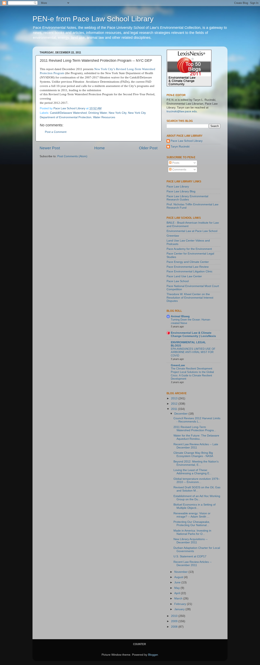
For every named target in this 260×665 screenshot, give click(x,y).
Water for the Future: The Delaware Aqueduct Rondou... (196, 437)
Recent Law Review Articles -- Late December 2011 (195, 446)
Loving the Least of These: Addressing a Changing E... (192, 472)
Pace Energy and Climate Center (188, 261)
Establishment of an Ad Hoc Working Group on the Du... (196, 498)
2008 (174, 626)
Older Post (148, 148)
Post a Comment (55, 131)
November (181, 571)
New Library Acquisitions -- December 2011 (190, 541)
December (181, 413)
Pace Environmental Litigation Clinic (189, 271)
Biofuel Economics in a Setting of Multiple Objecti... (194, 506)
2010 (174, 615)
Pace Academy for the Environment (189, 248)
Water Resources (104, 117)
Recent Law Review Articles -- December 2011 (192, 563)
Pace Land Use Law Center (184, 276)
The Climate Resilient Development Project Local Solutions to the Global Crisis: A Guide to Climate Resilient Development (192, 373)
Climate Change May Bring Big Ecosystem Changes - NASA (193, 454)
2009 (174, 621)
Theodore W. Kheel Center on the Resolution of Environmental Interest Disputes (190, 297)
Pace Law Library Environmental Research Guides (187, 198)
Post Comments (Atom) (72, 156)
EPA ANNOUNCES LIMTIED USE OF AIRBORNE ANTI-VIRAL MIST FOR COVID (193, 352)
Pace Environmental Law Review (188, 266)
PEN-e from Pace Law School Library (93, 19)
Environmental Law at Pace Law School (192, 231)
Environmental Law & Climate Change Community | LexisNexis (193, 334)
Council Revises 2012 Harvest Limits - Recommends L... (196, 420)
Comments (178, 169)
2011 (174, 408)
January (179, 609)
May (177, 587)
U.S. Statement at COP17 (189, 556)
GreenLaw (178, 365)
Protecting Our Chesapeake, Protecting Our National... (191, 523)
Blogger (153, 654)
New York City (117, 112)
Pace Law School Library (187, 140)
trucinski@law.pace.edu (182, 111)
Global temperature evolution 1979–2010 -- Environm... (196, 480)
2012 (174, 403)
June (177, 582)
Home (99, 148)
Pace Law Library (178, 186)
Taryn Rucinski (180, 146)
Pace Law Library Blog (181, 191)
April (177, 593)
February (180, 603)
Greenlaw (173, 235)
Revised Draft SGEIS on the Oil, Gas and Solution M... (196, 489)
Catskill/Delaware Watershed (68, 112)
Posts (175, 162)
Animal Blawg (180, 316)
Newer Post (50, 148)
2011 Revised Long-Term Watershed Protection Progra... (194, 429)
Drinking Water (97, 112)
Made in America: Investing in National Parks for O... (192, 532)
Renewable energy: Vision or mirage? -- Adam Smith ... (191, 515)
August (179, 577)
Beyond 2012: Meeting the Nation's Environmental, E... (196, 463)
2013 (174, 398)
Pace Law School (178, 281)
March (178, 598)
